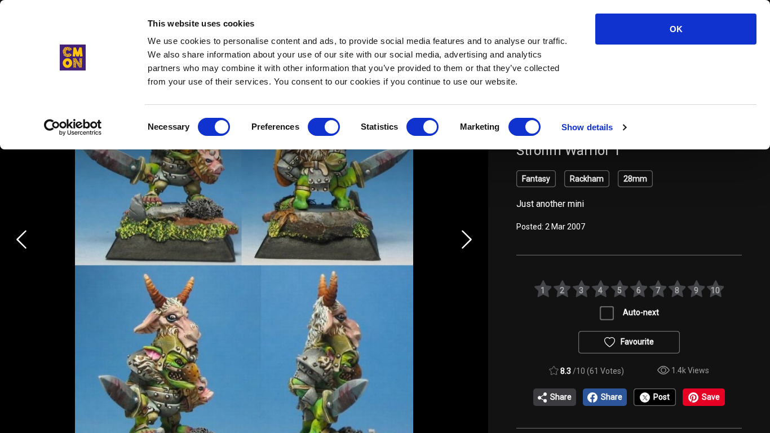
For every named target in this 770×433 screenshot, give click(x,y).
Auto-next (641, 312)
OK (676, 29)
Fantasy (536, 178)
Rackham (587, 178)
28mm (635, 178)
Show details (587, 127)
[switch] (324, 127)
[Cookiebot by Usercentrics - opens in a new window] (73, 127)
